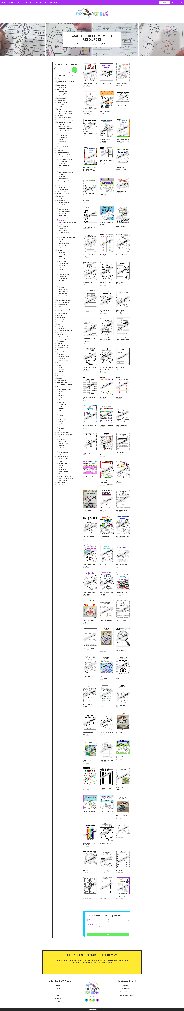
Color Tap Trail (103, 397)
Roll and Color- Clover (106, 843)
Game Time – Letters (105, 83)
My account (58, 998)
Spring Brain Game (121, 705)
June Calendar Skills (121, 452)
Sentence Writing (104, 871)
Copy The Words (120, 871)
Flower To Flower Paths (106, 620)
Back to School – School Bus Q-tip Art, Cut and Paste (106, 369)
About (58, 985)
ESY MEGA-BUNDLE (89, 476)
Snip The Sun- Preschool (106, 733)
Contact (125, 985)
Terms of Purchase (126, 992)
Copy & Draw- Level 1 (122, 481)
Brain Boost (119, 397)
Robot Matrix (86, 453)
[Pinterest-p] (93, 1000)
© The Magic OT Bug (92, 1009)
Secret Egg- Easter (88, 648)
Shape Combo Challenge (106, 425)
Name (88, 919)
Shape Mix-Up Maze (121, 425)
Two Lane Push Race (105, 788)
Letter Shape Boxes (88, 676)
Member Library (41, 2)
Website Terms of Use (126, 995)
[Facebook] (86, 1000)
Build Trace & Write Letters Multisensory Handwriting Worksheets (106, 482)
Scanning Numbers (88, 788)
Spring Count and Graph (106, 760)
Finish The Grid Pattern (89, 227)
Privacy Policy (125, 988)
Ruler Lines (103, 510)
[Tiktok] (97, 1000)
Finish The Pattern (88, 510)
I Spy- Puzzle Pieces (88, 871)
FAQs (58, 1002)
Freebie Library (53, 2)
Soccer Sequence (88, 282)
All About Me (103, 194)
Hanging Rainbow (121, 732)
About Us (12, 2)
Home (4, 2)
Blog (19, 2)
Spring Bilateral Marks (106, 705)
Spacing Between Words (122, 836)
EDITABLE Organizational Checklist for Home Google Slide (106, 161)
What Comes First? (121, 191)
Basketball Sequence (121, 254)
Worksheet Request (92, 924)
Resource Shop (28, 2)
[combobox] (62, 70)
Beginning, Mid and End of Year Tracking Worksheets (89, 340)
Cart (58, 995)
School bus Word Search (89, 310)
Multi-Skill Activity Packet (106, 811)
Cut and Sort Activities (89, 811)
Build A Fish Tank (104, 564)
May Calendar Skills (121, 510)
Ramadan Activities (121, 897)
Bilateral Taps (103, 254)
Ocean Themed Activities (122, 536)
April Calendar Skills (121, 620)
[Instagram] (90, 1000)
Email (109, 919)
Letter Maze (86, 897)
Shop (58, 992)
